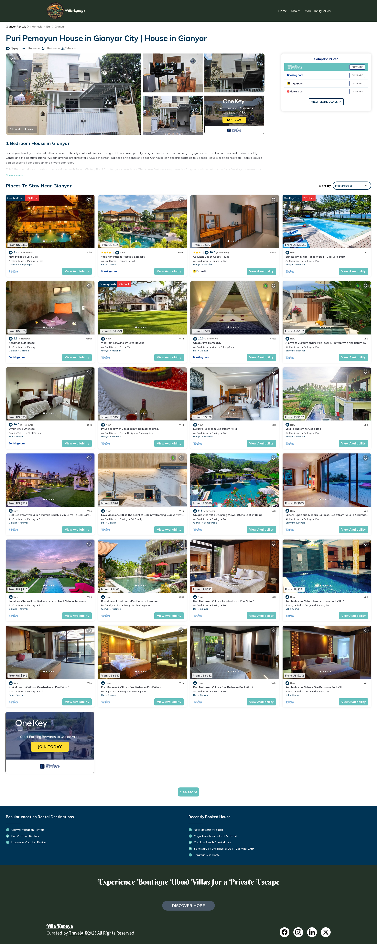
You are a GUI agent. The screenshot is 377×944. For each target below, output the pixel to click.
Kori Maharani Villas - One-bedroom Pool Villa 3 (39, 687)
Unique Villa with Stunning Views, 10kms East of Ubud (227, 514)
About (295, 11)
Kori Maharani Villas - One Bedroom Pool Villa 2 (223, 687)
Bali (48, 26)
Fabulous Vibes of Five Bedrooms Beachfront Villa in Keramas (47, 601)
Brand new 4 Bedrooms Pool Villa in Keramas (129, 601)
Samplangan (26, 264)
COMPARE (357, 66)
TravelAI (76, 933)
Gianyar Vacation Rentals (27, 830)
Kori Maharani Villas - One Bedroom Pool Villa (314, 687)
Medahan (208, 264)
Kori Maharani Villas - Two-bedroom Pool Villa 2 (223, 601)
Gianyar (60, 26)
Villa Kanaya (60, 926)
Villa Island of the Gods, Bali (303, 428)
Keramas (116, 436)
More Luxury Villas (318, 11)
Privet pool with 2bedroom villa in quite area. (130, 428)
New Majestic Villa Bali (23, 256)
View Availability (77, 271)
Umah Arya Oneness (22, 428)
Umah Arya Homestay (207, 342)
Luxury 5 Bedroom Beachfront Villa (215, 428)
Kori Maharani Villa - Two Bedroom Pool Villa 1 (315, 601)
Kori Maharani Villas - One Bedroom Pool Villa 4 (131, 687)
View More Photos (22, 129)
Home (282, 11)
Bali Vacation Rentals (25, 836)
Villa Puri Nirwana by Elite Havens (122, 342)
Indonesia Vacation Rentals (29, 842)
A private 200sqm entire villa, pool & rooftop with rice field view (325, 342)
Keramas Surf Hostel (22, 342)
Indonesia (36, 26)
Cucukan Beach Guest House (211, 256)
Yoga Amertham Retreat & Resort (123, 256)
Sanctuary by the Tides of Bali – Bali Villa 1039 (315, 256)
